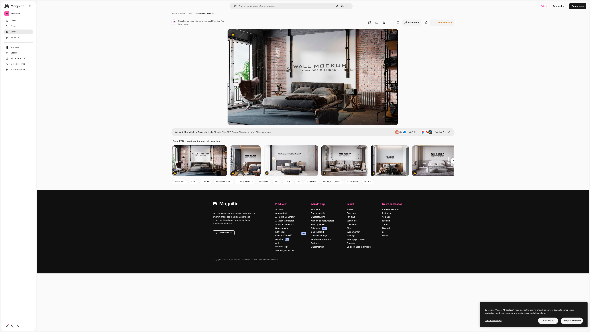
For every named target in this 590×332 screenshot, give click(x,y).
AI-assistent (281, 213)
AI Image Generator (285, 216)
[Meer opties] (391, 23)
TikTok (385, 224)
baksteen (206, 181)
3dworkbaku (183, 24)
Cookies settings (319, 235)
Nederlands (224, 232)
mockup (367, 181)
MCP (411, 132)
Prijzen (544, 6)
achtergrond (352, 181)
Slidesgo (351, 235)
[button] (224, 232)
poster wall (179, 181)
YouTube (386, 216)
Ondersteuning (318, 216)
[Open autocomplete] (234, 6)
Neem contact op (392, 204)
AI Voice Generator (284, 224)
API (277, 242)
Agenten (282, 239)
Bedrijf (350, 204)
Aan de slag (318, 204)
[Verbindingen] (6, 325)
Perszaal (351, 243)
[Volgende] (453, 160)
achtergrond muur (245, 181)
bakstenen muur (223, 181)
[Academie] (12, 325)
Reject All (548, 320)
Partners (315, 243)
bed (298, 181)
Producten (281, 204)
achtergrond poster (331, 181)
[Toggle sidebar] (30, 6)
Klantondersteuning (391, 209)
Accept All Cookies (571, 320)
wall (276, 181)
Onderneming (317, 246)
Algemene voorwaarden (322, 220)
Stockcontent (281, 228)
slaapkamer (312, 181)
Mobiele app (281, 246)
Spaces (279, 209)
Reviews (351, 216)
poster (288, 181)
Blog (349, 228)
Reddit (385, 235)
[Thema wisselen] (17, 325)
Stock (182, 13)
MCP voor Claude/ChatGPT (290, 234)
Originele (248, 35)
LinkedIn (386, 220)
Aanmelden (558, 6)
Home (174, 13)
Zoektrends (352, 224)
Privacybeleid (317, 224)
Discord (386, 228)
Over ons (351, 213)
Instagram (387, 213)
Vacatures (351, 220)
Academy (315, 209)
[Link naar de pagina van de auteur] (174, 23)
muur (193, 181)
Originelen (318, 228)
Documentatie (318, 213)
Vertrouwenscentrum (321, 239)
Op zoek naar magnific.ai (359, 246)
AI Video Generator (284, 220)
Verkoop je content (356, 239)
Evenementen (353, 232)
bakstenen (263, 181)
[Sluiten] (448, 132)
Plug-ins (438, 132)
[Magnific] (225, 204)
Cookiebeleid (317, 232)
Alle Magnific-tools (284, 250)
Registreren (578, 6)
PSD (190, 13)
